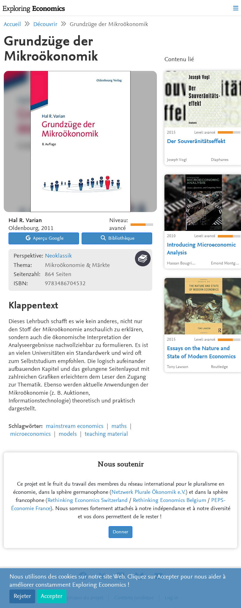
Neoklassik (58, 256)
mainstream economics (75, 426)
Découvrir (45, 25)
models (68, 434)
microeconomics (30, 434)
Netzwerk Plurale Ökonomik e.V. (148, 492)
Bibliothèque (120, 238)
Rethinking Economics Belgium (169, 501)
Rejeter (22, 596)
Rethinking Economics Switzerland (87, 501)
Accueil (12, 25)
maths (119, 426)
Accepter (51, 596)
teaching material (106, 434)
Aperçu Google (47, 238)
